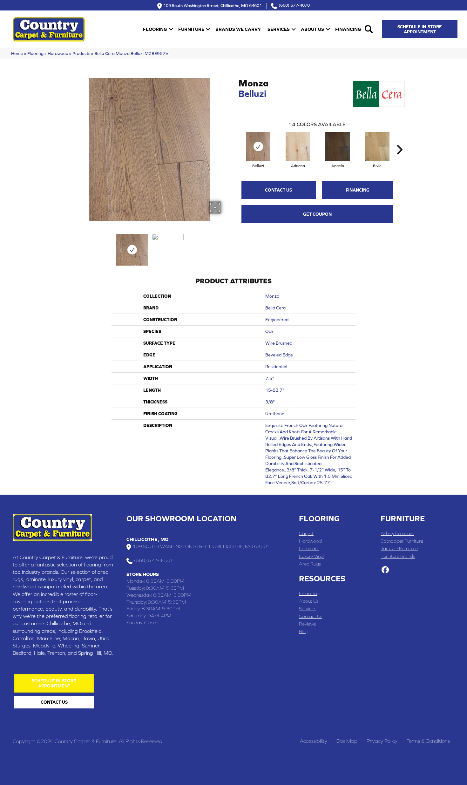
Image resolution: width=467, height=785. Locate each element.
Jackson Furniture (399, 548)
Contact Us (278, 190)
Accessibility (313, 740)
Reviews (307, 623)
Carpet (306, 533)
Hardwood (58, 53)
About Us (312, 29)
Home (17, 53)
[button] (171, 29)
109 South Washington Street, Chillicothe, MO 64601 (212, 5)
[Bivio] (377, 146)
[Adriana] (298, 146)
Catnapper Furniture (402, 541)
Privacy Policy (382, 740)
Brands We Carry (238, 29)
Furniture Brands (398, 556)
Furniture (191, 29)
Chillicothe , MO (147, 539)
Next (225, 246)
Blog (303, 631)
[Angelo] (337, 146)
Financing (348, 29)
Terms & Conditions (428, 740)
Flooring (155, 29)
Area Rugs (310, 563)
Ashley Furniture (397, 533)
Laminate (309, 548)
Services (278, 29)
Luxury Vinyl (311, 556)
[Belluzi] (258, 146)
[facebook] (385, 570)
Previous (74, 246)
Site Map (346, 740)
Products (81, 53)
